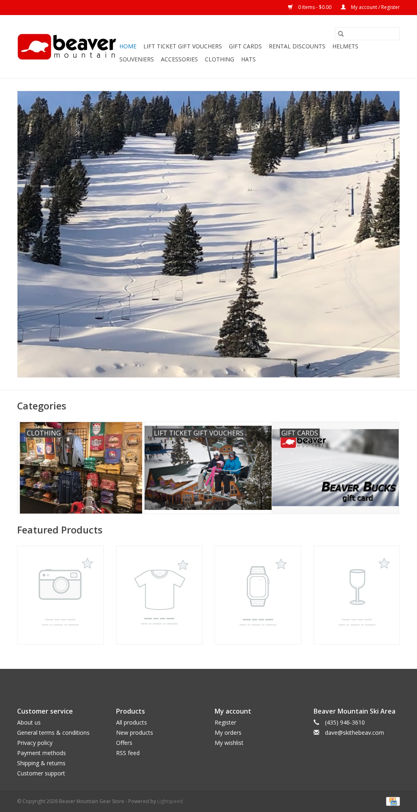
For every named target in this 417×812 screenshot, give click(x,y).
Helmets (345, 46)
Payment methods (41, 753)
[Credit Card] (391, 800)
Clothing (219, 59)
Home (127, 46)
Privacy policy (35, 743)
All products (131, 722)
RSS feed (128, 753)
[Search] (341, 33)
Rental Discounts (297, 46)
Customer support (41, 773)
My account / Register (375, 7)
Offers (124, 743)
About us (29, 722)
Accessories (179, 59)
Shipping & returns (41, 763)
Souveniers (136, 59)
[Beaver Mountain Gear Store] (67, 46)
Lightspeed (170, 801)
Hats (248, 59)
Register (225, 722)
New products (134, 732)
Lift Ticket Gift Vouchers (182, 46)
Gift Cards (245, 46)
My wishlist (229, 743)
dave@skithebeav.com (354, 732)
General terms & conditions (53, 732)
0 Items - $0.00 (315, 7)
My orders (228, 732)
